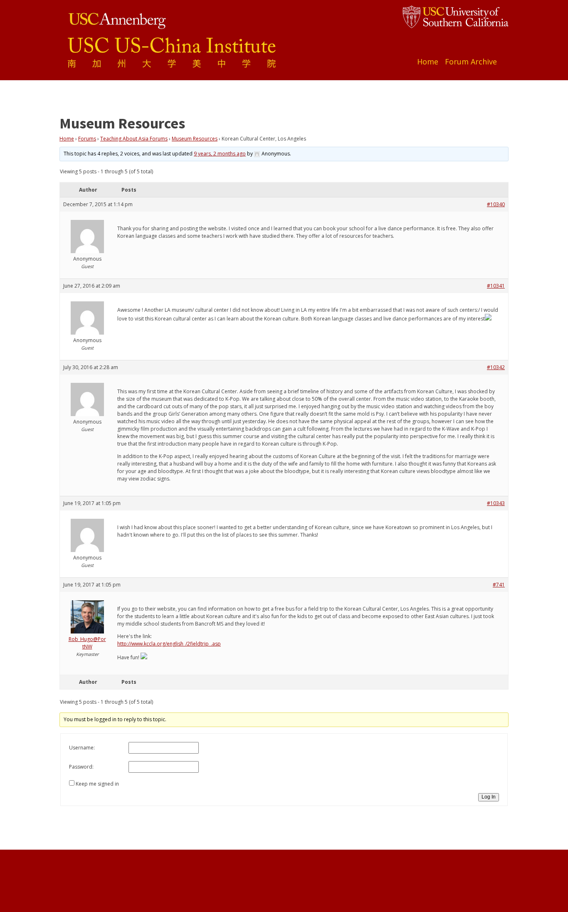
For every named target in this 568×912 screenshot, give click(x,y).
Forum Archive (471, 62)
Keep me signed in (97, 783)
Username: (82, 747)
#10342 (496, 367)
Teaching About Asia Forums (134, 138)
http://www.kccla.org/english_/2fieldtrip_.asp (169, 643)
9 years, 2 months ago (220, 153)
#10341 (496, 285)
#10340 (496, 204)
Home (427, 62)
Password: (81, 766)
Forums (87, 138)
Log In (489, 797)
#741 (499, 584)
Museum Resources (194, 138)
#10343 (496, 503)
